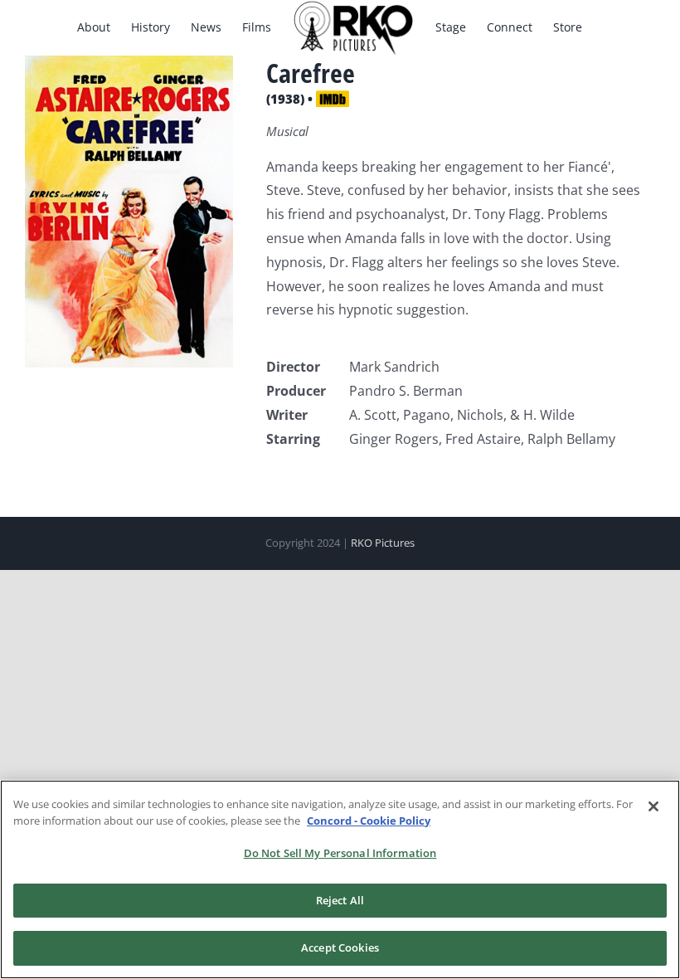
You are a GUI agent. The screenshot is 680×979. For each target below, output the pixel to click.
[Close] (653, 806)
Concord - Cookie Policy (368, 820)
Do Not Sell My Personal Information (340, 852)
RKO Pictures (383, 542)
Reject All (340, 900)
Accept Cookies (340, 947)
